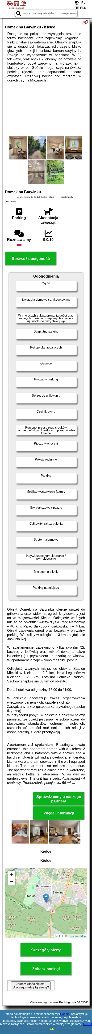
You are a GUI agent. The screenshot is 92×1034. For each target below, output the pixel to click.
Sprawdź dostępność (31, 259)
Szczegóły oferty (46, 950)
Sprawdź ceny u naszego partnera (58, 799)
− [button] (11, 881)
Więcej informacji (59, 813)
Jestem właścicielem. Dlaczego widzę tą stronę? (31, 985)
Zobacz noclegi (46, 969)
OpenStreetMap (76, 936)
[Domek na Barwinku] (18, 148)
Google (65, 1014)
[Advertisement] (46, 109)
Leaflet (59, 936)
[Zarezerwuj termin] (85, 22)
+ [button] (11, 874)
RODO (87, 1024)
